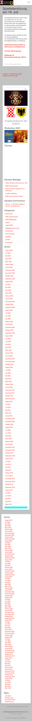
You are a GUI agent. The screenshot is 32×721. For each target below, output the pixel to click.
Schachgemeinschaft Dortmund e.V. (16, 712)
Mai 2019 (8, 467)
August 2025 (9, 281)
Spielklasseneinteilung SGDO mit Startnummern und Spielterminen (14, 46)
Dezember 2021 (10, 390)
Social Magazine (14, 718)
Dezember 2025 (10, 270)
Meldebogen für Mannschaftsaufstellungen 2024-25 (15, 56)
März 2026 (8, 261)
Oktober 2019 (9, 453)
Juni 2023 (8, 341)
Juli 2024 (7, 313)
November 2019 (10, 450)
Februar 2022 (9, 384)
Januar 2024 (9, 324)
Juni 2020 (8, 433)
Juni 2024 (8, 316)
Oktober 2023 (9, 330)
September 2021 (10, 398)
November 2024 (10, 301)
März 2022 (8, 381)
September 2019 (10, 456)
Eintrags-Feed (9, 698)
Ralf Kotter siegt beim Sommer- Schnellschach (15, 205)
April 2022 (8, 379)
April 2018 (8, 501)
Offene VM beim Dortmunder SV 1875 (16, 183)
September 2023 (10, 333)
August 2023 (9, 336)
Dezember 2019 (10, 447)
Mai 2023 (8, 344)
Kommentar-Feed (10, 699)
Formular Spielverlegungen (12, 51)
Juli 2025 (7, 284)
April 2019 (8, 470)
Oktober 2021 (9, 396)
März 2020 (8, 438)
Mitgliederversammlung (12, 228)
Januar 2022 (9, 387)
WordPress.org (9, 701)
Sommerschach (10, 234)
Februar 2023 (9, 353)
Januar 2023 (9, 356)
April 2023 (8, 347)
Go (25, 89)
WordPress (23, 718)
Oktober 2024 (9, 304)
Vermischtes (9, 242)
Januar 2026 (9, 267)
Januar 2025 (9, 299)
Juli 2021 (7, 404)
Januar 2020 (9, 444)
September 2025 (10, 279)
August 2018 (9, 490)
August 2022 (9, 367)
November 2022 (10, 361)
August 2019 (9, 458)
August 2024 (9, 310)
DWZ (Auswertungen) (11, 186)
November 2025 (10, 273)
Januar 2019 (9, 476)
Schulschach (9, 231)
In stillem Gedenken (11, 193)
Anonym (7, 204)
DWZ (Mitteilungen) (11, 219)
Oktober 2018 (9, 484)
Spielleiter (8, 237)
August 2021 (9, 401)
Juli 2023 (7, 339)
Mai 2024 (8, 319)
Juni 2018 (8, 496)
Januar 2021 (9, 416)
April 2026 (8, 259)
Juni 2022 (8, 373)
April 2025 (8, 290)
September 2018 (10, 487)
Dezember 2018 (10, 478)
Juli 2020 (7, 430)
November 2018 (10, 481)
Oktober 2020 (9, 424)
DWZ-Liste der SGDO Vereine (14, 196)
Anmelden (8, 696)
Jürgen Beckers (17, 64)
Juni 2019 (8, 464)
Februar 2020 (9, 441)
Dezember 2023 (10, 327)
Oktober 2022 (9, 364)
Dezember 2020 (10, 418)
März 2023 (8, 350)
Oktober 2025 (9, 276)
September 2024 (10, 307)
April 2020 (8, 436)
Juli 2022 (7, 370)
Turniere (7, 239)
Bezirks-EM (8, 214)
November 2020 (10, 421)
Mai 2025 (8, 287)
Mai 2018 (8, 498)
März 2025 (8, 293)
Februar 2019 (9, 473)
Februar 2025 (9, 296)
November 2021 (10, 393)
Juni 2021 (8, 407)
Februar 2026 (9, 264)
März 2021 (8, 413)
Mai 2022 (8, 376)
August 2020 (9, 427)
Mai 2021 (8, 410)
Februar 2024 (9, 321)
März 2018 (8, 504)
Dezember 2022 (10, 359)
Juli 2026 (7, 253)
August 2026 (9, 250)
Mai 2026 (8, 256)
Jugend (7, 222)
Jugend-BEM (9, 225)
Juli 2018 (7, 493)
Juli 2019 (7, 461)
